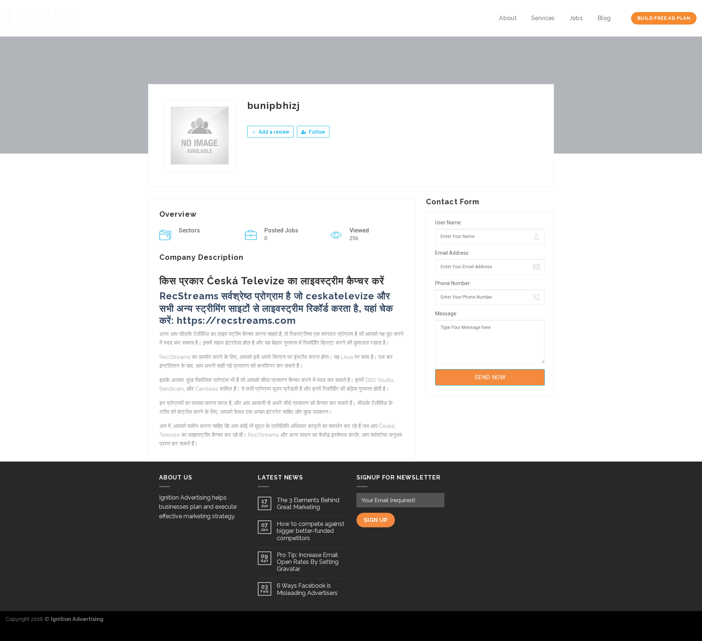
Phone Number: (453, 283)
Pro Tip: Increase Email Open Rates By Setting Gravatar (308, 561)
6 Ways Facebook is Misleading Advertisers (307, 589)
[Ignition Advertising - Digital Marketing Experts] (42, 18)
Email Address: (452, 253)
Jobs (576, 18)
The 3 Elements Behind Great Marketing (308, 504)
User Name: (448, 222)
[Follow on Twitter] (678, 622)
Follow (316, 132)
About (508, 18)
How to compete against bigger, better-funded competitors (310, 530)
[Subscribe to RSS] (690, 622)
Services (543, 18)
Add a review (273, 132)
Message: (446, 313)
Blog (604, 18)
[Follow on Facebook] (666, 622)
